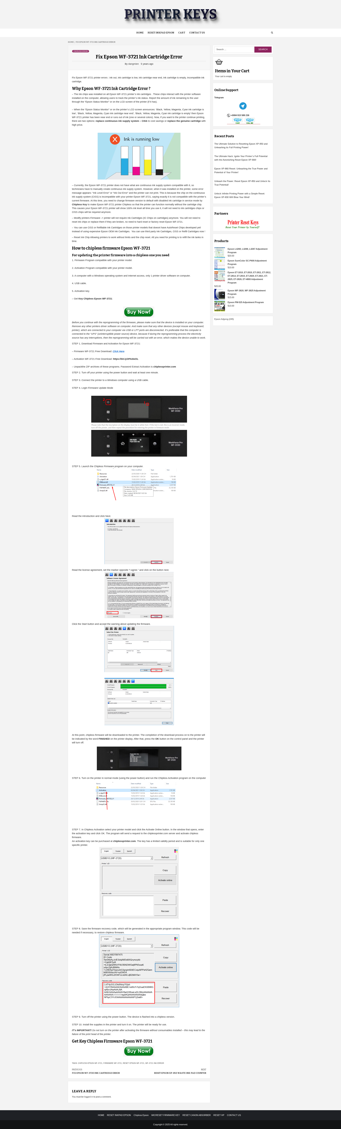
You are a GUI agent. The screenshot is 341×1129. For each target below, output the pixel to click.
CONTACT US (234, 1115)
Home (140, 32)
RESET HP (218, 1115)
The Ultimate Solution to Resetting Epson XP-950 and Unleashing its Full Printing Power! (240, 146)
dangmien (133, 64)
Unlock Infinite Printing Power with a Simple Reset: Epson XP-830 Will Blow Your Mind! (239, 195)
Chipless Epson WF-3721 (90, 1063)
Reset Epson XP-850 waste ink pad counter (180, 1071)
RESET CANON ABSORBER (196, 1115)
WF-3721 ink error (154, 1063)
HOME (101, 1115)
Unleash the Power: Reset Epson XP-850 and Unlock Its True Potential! (242, 183)
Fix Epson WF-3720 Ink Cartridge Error (96, 1071)
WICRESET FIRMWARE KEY (165, 1115)
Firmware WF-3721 (112, 1063)
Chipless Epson (81, 51)
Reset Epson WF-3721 (133, 1063)
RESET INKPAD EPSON (161, 32)
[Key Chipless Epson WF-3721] (139, 312)
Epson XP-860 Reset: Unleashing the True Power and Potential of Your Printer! (240, 170)
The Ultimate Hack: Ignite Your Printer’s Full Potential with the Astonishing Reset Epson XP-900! (240, 158)
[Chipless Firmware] (243, 224)
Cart (181, 32)
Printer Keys (170, 14)
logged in (88, 1097)
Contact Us (197, 32)
